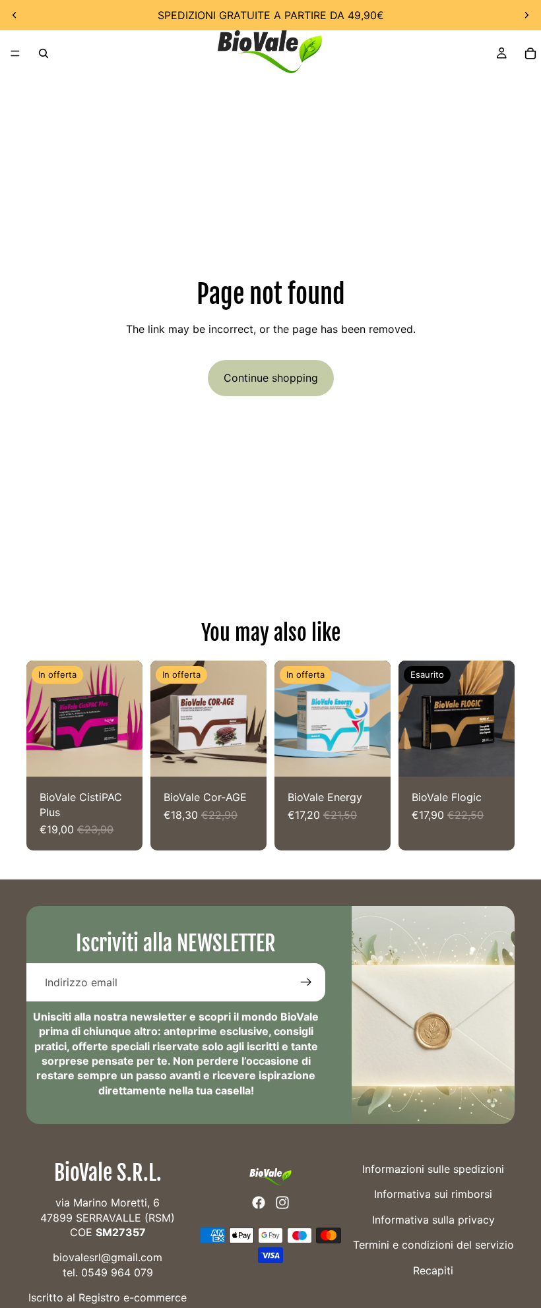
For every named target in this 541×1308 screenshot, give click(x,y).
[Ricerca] (43, 53)
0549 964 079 (117, 1272)
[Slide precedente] (14, 15)
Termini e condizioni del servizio (433, 1244)
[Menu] (15, 53)
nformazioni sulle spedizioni (434, 1168)
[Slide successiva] (526, 15)
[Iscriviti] (306, 982)
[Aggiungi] (122, 757)
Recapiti (433, 1270)
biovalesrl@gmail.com (107, 1257)
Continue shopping (271, 377)
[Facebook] (259, 1202)
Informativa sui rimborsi (433, 1194)
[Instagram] (282, 1202)
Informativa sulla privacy (433, 1219)
